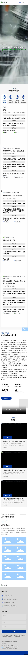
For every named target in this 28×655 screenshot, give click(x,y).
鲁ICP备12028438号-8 (7, 645)
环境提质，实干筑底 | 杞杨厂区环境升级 (14, 441)
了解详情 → (5, 447)
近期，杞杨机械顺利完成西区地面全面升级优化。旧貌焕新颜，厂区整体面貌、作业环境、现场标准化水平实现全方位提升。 (13, 445)
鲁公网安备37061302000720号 (11, 647)
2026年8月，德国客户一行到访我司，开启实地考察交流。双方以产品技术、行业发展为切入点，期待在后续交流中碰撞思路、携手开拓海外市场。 (14, 502)
